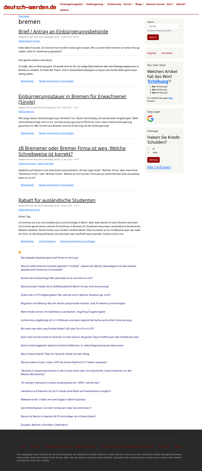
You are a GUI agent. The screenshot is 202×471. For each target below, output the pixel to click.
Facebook (164, 446)
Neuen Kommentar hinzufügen (56, 81)
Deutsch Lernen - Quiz (159, 4)
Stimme (153, 159)
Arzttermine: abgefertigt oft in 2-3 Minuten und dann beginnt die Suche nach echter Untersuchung (76, 320)
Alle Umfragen (159, 167)
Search (150, 21)
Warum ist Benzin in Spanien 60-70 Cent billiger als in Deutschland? (58, 416)
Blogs (138, 4)
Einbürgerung (95, 4)
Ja (154, 148)
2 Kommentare (47, 241)
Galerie (64, 10)
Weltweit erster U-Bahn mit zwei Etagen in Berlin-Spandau (53, 399)
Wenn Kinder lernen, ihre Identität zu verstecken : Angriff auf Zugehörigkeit (63, 311)
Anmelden (167, 53)
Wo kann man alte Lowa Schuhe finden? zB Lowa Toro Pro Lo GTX (57, 328)
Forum (127, 4)
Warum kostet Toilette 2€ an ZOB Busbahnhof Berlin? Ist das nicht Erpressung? (65, 286)
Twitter (177, 446)
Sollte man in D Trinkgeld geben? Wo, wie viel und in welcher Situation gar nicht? (66, 295)
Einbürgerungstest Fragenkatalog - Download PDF (127, 446)
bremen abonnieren (19, 252)
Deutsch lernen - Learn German (36, 163)
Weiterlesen (27, 81)
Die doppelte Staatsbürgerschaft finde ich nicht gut (49, 257)
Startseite (23, 16)
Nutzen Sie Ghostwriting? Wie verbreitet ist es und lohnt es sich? (57, 278)
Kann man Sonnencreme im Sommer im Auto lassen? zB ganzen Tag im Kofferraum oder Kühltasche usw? (80, 337)
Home (22, 446)
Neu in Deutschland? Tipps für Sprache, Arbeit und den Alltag (55, 353)
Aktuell (180, 4)
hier (171, 97)
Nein (155, 152)
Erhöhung (158, 81)
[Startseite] (30, 7)
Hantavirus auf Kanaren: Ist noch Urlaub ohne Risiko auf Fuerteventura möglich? (66, 391)
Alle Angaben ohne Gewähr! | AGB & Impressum (69, 446)
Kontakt (34, 446)
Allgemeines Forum (29, 41)
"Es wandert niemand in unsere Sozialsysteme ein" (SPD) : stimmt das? (60, 382)
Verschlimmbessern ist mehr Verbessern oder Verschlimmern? (56, 408)
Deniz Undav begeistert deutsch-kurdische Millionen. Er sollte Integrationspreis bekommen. (72, 345)
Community (114, 4)
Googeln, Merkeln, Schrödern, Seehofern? (44, 424)
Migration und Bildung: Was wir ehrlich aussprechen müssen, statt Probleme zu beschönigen (73, 303)
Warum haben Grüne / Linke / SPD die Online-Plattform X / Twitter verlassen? (64, 362)
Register (152, 53)
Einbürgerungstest (71, 4)
